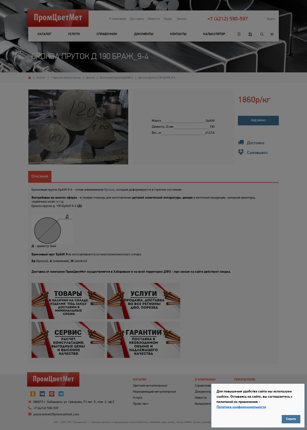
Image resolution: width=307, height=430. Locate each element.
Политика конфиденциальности (241, 407)
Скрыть (291, 419)
